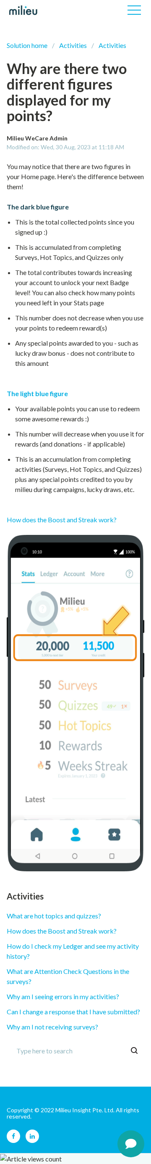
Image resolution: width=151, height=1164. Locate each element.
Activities (73, 45)
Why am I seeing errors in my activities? (63, 996)
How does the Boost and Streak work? (62, 520)
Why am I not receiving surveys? (52, 1027)
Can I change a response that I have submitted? (73, 1012)
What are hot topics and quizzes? (54, 916)
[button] (134, 10)
